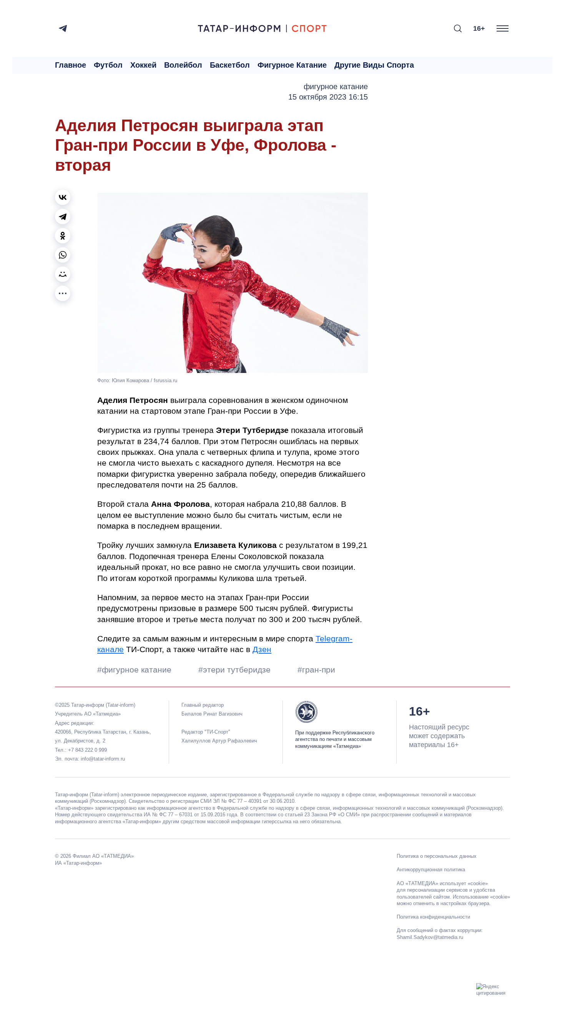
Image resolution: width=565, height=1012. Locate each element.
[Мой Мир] (62, 274)
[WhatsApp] (62, 255)
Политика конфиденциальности (433, 917)
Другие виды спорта (374, 65)
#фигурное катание (135, 669)
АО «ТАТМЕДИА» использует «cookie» (442, 883)
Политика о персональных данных (437, 856)
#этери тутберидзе (235, 669)
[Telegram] (63, 28)
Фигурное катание (292, 65)
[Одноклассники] (62, 235)
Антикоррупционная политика (431, 869)
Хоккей (143, 65)
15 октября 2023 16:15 (328, 97)
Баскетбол (230, 65)
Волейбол (183, 65)
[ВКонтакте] (62, 197)
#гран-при (316, 669)
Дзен (262, 649)
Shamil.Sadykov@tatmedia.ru (430, 937)
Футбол (108, 65)
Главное (70, 65)
